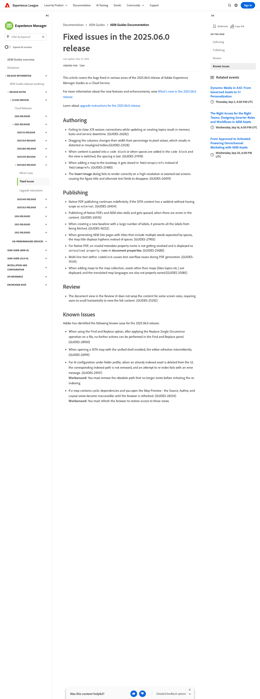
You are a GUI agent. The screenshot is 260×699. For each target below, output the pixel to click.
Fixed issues (27, 181)
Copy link (239, 26)
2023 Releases (22, 224)
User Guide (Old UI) (17, 258)
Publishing (219, 50)
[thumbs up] (133, 693)
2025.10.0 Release (26, 140)
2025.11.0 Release (26, 132)
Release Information (19, 75)
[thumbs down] (142, 693)
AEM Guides (97, 25)
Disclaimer (13, 67)
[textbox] (26, 37)
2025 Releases (22, 124)
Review (217, 58)
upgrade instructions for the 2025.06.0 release (110, 106)
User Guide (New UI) (18, 250)
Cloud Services (20, 100)
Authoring (218, 42)
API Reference (15, 276)
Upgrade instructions (31, 190)
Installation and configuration (17, 267)
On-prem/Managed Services (27, 241)
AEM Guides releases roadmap (27, 84)
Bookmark (223, 26)
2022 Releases (22, 232)
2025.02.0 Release (26, 207)
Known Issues (221, 66)
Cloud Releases (23, 108)
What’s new (26, 173)
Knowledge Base (16, 284)
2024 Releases (22, 216)
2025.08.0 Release (26, 148)
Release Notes (18, 92)
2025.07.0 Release (26, 156)
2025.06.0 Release (26, 164)
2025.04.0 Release (26, 199)
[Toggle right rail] (212, 16)
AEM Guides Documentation (129, 25)
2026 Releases (22, 116)
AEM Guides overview (21, 59)
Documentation (73, 25)
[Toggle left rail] (47, 16)
